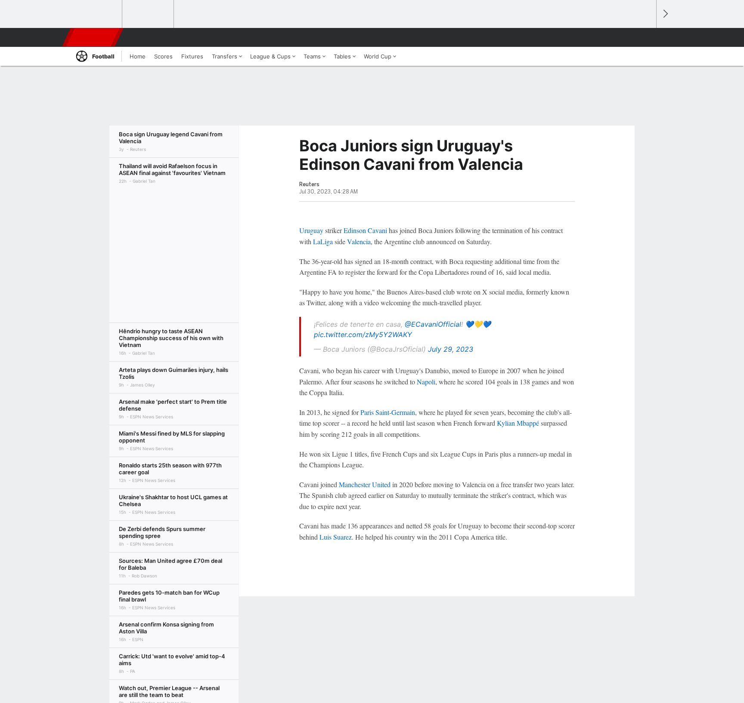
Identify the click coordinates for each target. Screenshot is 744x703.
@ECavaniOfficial (433, 324)
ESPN (93, 37)
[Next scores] (664, 14)
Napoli (426, 381)
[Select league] (97, 14)
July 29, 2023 (450, 349)
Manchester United (365, 484)
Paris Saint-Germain (387, 412)
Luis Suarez (335, 536)
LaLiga (323, 241)
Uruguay (311, 230)
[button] (645, 37)
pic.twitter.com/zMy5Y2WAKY (363, 334)
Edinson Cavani (365, 230)
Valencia (359, 241)
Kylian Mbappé (518, 422)
